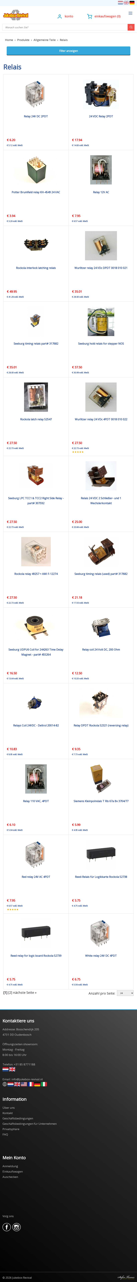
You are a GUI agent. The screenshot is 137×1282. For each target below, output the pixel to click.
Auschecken (10, 1177)
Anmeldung (10, 1166)
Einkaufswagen (105, 16)
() (107, 16)
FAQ (5, 1134)
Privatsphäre (11, 1129)
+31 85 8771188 (24, 1064)
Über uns (9, 1108)
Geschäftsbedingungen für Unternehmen (30, 1124)
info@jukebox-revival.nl (27, 1079)
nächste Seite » (25, 992)
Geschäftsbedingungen (18, 1118)
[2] (10, 992)
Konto (69, 16)
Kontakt (8, 1113)
